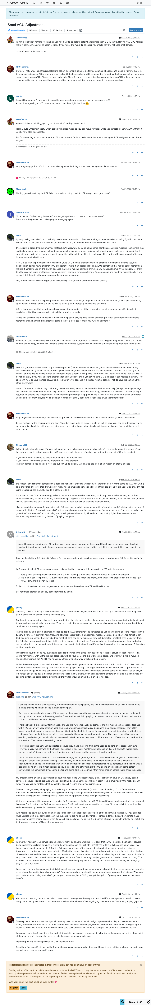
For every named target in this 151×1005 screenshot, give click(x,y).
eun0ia (19, 96)
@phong (36, 693)
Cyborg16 (20, 532)
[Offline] (11, 39)
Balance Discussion (18, 30)
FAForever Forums (17, 2)
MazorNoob (21, 189)
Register (14, 988)
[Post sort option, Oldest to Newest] (124, 30)
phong (19, 607)
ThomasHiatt (22, 336)
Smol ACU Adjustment (47, 536)
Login (23, 988)
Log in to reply (136, 30)
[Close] (141, 965)
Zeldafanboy (21, 38)
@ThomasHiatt (34, 532)
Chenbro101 (21, 445)
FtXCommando (22, 67)
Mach (18, 235)
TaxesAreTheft (22, 212)
